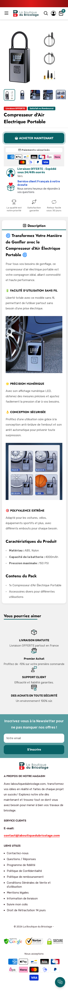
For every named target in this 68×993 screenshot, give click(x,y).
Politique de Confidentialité (24, 871)
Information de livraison (22, 898)
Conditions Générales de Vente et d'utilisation (29, 884)
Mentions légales (18, 892)
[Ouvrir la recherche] (46, 13)
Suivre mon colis (17, 904)
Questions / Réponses (21, 859)
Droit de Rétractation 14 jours (26, 910)
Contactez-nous (18, 853)
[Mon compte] (53, 13)
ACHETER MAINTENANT (36, 138)
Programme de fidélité (21, 865)
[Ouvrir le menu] (7, 13)
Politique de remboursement (25, 877)
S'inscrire (34, 749)
